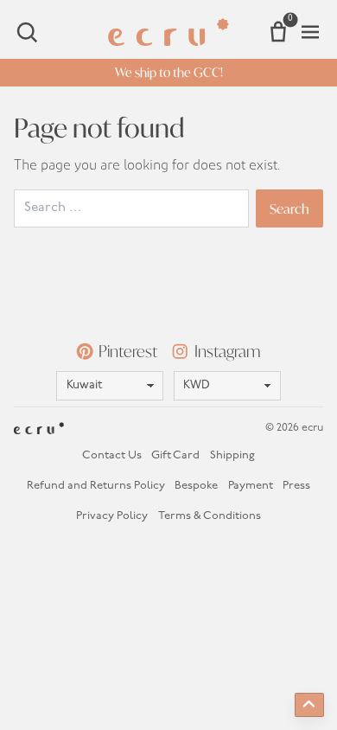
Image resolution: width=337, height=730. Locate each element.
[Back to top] (309, 705)
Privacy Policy (112, 516)
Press (296, 485)
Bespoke (196, 485)
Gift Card (175, 455)
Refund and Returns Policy (96, 485)
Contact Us (112, 455)
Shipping (232, 455)
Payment (250, 485)
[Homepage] (168, 32)
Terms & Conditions (209, 516)
